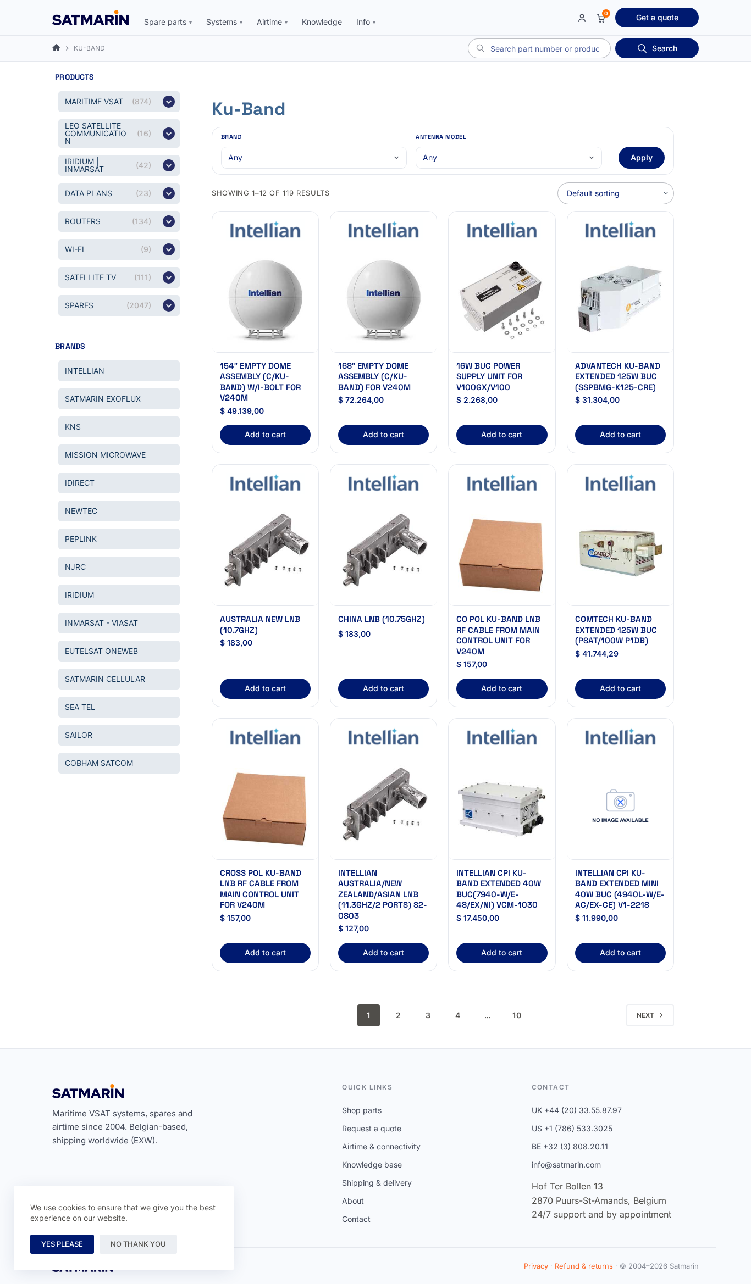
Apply (642, 157)
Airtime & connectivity (381, 1146)
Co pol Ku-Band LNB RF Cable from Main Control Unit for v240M (498, 635)
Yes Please (62, 1243)
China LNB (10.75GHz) (381, 619)
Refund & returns (584, 1265)
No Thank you (138, 1243)
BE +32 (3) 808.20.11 (570, 1146)
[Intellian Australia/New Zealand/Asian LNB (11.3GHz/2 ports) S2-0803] (383, 807)
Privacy (536, 1265)
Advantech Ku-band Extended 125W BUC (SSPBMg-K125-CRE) (617, 376)
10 (516, 1015)
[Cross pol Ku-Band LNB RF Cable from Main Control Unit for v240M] (265, 807)
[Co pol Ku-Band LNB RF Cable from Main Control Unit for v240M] (502, 553)
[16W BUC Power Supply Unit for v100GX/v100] (502, 300)
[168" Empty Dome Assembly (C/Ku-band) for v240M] (383, 300)
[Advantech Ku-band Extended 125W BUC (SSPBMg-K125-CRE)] (620, 300)
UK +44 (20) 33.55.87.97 (577, 1110)
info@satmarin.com (566, 1164)
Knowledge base (372, 1164)
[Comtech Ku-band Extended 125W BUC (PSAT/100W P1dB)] (620, 553)
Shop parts (362, 1110)
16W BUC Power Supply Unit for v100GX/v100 (489, 376)
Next (645, 1015)
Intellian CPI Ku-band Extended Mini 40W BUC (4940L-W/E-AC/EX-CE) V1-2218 (620, 889)
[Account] (582, 18)
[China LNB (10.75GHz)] (383, 553)
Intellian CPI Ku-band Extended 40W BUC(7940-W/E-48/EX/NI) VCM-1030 (498, 889)
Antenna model (441, 137)
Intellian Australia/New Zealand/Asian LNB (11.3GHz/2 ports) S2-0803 (382, 894)
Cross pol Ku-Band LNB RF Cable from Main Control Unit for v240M (260, 889)
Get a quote (657, 17)
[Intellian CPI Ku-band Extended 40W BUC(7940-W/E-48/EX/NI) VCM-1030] (502, 807)
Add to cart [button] (265, 434)
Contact (356, 1219)
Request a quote (371, 1128)
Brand (231, 137)
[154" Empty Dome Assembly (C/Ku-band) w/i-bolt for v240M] (265, 300)
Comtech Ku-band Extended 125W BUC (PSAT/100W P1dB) (616, 630)
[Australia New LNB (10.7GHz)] (265, 553)
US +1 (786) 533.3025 (572, 1128)
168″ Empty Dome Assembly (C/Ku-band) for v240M (374, 376)
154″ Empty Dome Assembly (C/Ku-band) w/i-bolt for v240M (260, 381)
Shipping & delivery (377, 1182)
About (353, 1200)
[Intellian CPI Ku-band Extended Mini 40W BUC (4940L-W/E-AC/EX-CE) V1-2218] (620, 807)
